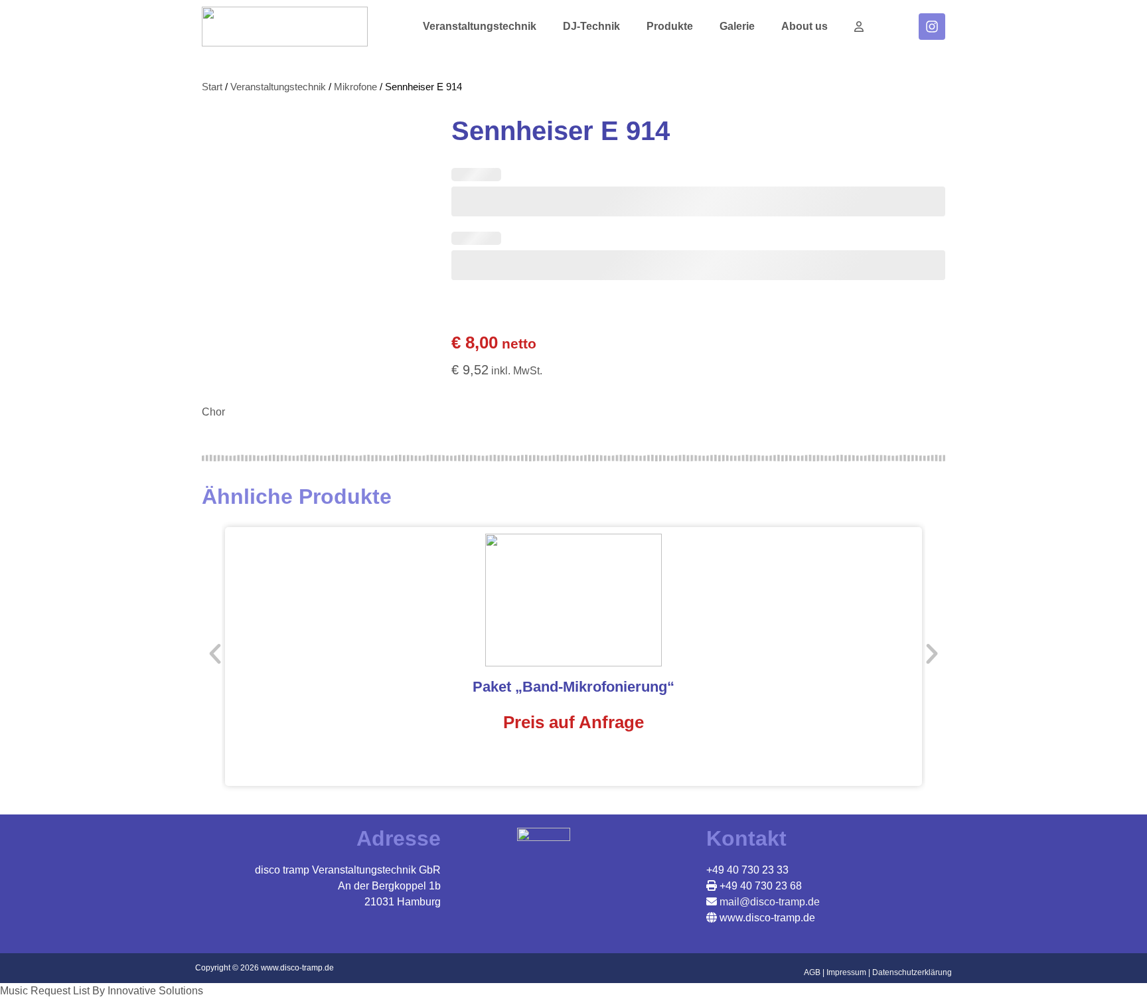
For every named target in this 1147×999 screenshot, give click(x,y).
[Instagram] (932, 26)
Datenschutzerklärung (912, 972)
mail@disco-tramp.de (768, 901)
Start (212, 87)
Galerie (737, 26)
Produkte (670, 26)
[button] (215, 654)
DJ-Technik (591, 26)
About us (804, 26)
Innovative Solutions (155, 990)
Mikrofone (355, 87)
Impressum (846, 972)
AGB (812, 972)
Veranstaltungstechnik (479, 26)
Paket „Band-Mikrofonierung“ (573, 686)
